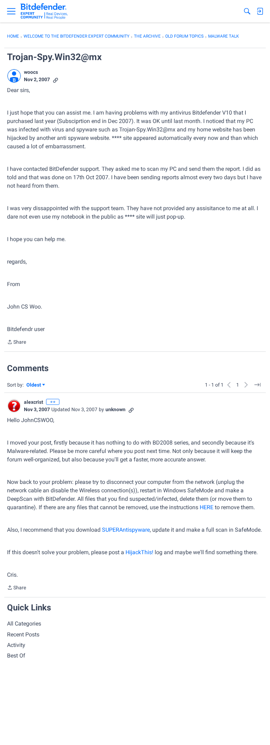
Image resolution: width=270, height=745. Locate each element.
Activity (16, 645)
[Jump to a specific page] (257, 384)
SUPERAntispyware (126, 529)
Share (16, 342)
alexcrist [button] (33, 402)
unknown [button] (115, 409)
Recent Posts (23, 634)
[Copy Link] (55, 79)
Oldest (34, 385)
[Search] (247, 11)
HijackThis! (139, 552)
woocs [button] (31, 72)
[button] (14, 76)
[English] (44, 11)
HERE (206, 507)
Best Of (16, 655)
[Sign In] (259, 11)
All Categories (24, 623)
